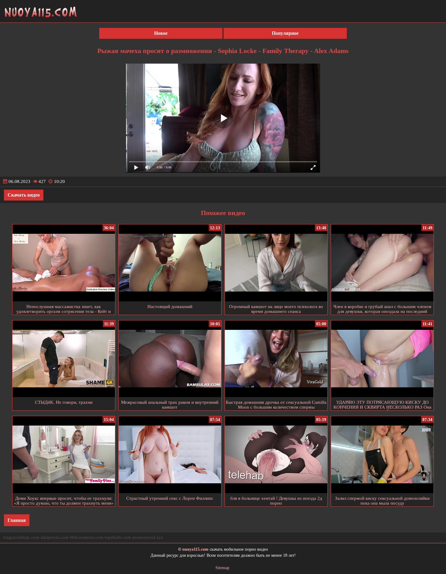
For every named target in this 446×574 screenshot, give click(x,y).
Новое (160, 33)
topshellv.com (118, 537)
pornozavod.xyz (147, 537)
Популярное (285, 33)
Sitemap (222, 568)
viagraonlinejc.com (21, 537)
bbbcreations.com (86, 537)
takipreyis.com (55, 537)
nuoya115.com (195, 549)
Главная (17, 520)
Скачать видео (24, 194)
